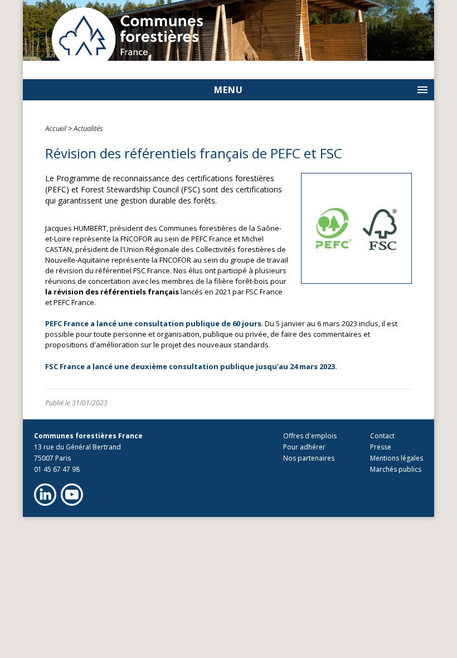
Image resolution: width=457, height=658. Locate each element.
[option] (228, 30)
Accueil (55, 128)
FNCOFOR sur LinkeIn (45, 494)
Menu (228, 90)
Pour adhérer (304, 447)
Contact (382, 436)
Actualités (88, 128)
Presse (380, 447)
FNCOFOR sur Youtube (72, 494)
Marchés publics (395, 469)
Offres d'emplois (310, 436)
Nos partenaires (308, 458)
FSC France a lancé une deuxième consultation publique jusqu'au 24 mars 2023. (191, 366)
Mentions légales (396, 458)
